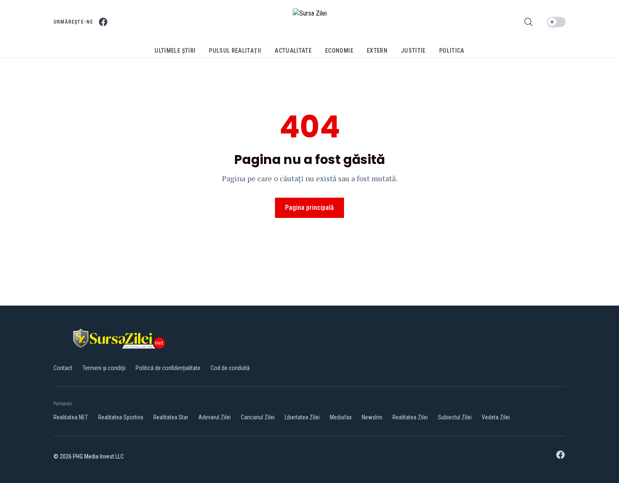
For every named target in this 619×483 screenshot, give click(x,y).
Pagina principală (309, 208)
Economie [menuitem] (339, 50)
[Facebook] (103, 22)
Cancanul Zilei (258, 417)
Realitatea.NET (70, 417)
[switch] (556, 22)
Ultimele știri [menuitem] (175, 50)
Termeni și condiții (104, 368)
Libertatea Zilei (302, 417)
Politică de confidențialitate (168, 368)
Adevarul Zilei (214, 417)
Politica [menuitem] (451, 50)
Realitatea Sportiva (120, 417)
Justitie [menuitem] (413, 50)
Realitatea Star (170, 417)
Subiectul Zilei (455, 417)
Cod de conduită (230, 368)
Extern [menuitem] (377, 50)
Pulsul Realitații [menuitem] (235, 50)
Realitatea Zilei (410, 417)
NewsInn (372, 417)
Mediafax (341, 417)
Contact (62, 368)
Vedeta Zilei (496, 417)
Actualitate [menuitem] (293, 50)
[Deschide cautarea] (528, 21)
